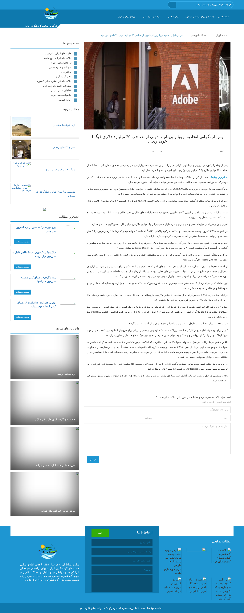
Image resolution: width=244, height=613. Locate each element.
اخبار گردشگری (63, 76)
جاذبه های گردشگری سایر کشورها (53, 81)
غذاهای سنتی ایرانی (61, 90)
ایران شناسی (173, 16)
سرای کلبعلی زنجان (64, 147)
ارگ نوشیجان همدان (64, 125)
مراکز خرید (65, 72)
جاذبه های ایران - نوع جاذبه (57, 58)
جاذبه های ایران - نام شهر (58, 53)
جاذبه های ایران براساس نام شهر (200, 16)
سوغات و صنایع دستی (151, 16)
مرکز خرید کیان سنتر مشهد (59, 169)
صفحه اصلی (223, 16)
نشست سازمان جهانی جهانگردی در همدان (55, 193)
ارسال (93, 459)
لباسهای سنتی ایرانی (60, 95)
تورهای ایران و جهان (127, 16)
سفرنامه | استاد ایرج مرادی (57, 85)
